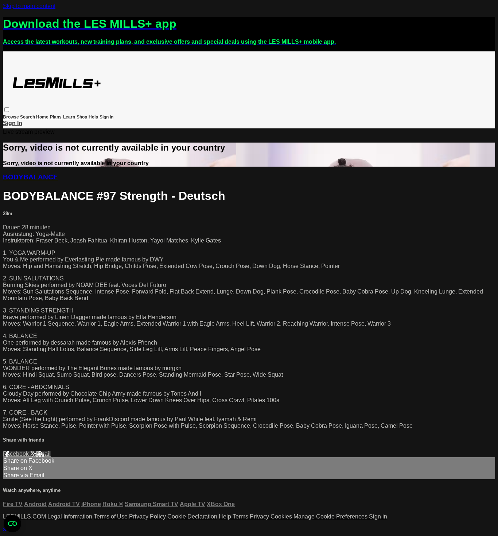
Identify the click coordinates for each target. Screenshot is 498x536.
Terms (241, 516)
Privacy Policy (147, 516)
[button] (6, 109)
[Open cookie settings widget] (12, 523)
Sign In (12, 123)
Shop (82, 117)
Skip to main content (29, 6)
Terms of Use (111, 516)
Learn (69, 117)
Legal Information (69, 516)
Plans (56, 117)
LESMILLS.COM (24, 516)
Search (28, 117)
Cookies (282, 516)
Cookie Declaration (192, 516)
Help (93, 117)
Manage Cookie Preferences (331, 516)
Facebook (16, 454)
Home (42, 117)
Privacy (260, 516)
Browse (11, 117)
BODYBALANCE (30, 177)
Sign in (106, 117)
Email (43, 454)
